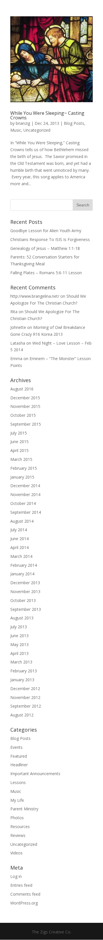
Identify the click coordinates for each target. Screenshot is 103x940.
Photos (17, 817)
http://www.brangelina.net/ (34, 296)
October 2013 (23, 600)
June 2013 (19, 635)
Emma (16, 358)
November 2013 (25, 591)
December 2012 (25, 688)
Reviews (17, 835)
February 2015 (23, 468)
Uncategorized (36, 130)
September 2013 (25, 609)
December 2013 (25, 582)
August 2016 (21, 389)
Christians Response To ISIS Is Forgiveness (50, 239)
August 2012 (21, 715)
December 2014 (25, 485)
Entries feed (21, 885)
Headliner (19, 764)
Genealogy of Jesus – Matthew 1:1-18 (45, 248)
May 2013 (19, 644)
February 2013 (23, 671)
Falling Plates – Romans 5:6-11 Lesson (46, 272)
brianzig (23, 123)
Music (15, 130)
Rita (13, 311)
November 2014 (25, 494)
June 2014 (19, 538)
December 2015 (25, 397)
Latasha (17, 343)
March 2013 (21, 662)
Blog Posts (74, 123)
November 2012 (25, 697)
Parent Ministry (24, 808)
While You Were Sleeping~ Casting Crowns (47, 115)
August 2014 (21, 521)
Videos (16, 853)
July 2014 (18, 529)
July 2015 (18, 433)
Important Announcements (35, 773)
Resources (20, 826)
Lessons (18, 782)
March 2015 (21, 459)
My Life (17, 800)
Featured (18, 756)
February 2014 (23, 565)
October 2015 (23, 415)
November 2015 (25, 406)
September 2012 (25, 706)
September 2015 (25, 424)
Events (16, 747)
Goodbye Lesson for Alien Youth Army (45, 230)
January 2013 (22, 679)
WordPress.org (24, 903)
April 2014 (19, 547)
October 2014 (23, 503)
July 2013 (18, 626)
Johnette (18, 327)
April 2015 (19, 450)
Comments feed (25, 894)
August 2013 (21, 618)
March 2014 (21, 556)
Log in (16, 876)
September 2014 (25, 512)
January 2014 (22, 573)
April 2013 (19, 653)
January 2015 (22, 477)
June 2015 (19, 441)
